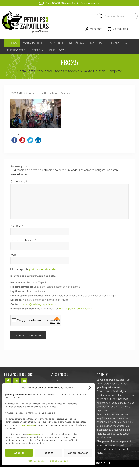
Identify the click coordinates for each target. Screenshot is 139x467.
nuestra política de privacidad (75, 308)
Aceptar (19, 452)
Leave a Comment (61, 93)
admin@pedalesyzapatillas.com (40, 304)
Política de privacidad (57, 461)
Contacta (56, 380)
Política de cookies (36, 461)
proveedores (28, 425)
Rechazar (48, 452)
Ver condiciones (90, 3)
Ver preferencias (78, 452)
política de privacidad (43, 269)
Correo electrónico (23, 240)
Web (13, 254)
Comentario (18, 181)
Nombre (16, 225)
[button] (90, 387)
